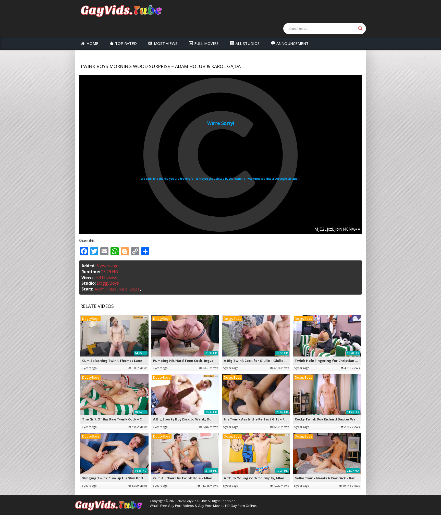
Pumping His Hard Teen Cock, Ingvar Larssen (191, 360)
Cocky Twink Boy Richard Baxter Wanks (328, 419)
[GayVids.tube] (121, 11)
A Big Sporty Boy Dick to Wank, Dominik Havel (192, 419)
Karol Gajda (129, 289)
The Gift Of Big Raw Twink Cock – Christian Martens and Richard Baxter (143, 419)
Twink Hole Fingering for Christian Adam (330, 360)
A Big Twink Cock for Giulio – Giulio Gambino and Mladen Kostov (279, 360)
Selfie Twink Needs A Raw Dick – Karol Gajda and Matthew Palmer (350, 478)
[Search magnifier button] (360, 28)
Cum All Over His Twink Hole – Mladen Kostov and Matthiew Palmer (210, 478)
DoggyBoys (108, 283)
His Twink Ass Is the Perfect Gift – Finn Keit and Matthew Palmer (279, 419)
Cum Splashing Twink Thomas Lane (112, 360)
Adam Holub (105, 289)
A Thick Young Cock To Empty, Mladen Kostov (262, 478)
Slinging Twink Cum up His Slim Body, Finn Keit (122, 478)
